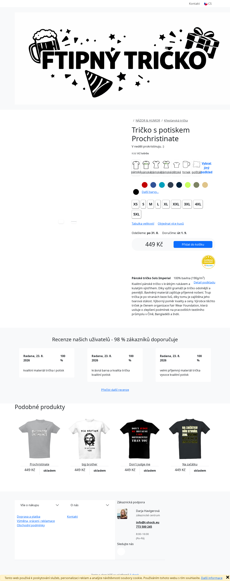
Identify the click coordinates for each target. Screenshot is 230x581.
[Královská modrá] (153, 184)
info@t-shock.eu (147, 522)
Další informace (211, 578)
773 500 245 (144, 527)
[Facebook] (121, 551)
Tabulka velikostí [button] (143, 224)
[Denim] (170, 184)
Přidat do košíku (193, 244)
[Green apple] (187, 184)
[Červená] (144, 184)
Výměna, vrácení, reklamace (36, 521)
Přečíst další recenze (115, 390)
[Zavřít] (227, 577)
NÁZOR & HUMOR (148, 120)
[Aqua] (162, 184)
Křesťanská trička (176, 120)
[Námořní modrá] (179, 184)
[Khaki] (196, 184)
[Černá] (136, 192)
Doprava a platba (28, 517)
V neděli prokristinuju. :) (148, 146)
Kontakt (194, 4)
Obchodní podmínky (31, 525)
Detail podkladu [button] (204, 282)
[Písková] (205, 184)
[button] (208, 3)
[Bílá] (136, 184)
